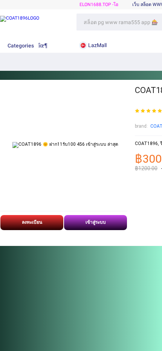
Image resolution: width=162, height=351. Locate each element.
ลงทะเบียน (32, 222)
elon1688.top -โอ (98, 4)
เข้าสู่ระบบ (96, 222)
